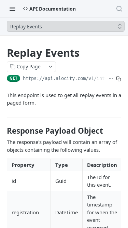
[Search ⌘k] (119, 8)
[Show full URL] (110, 79)
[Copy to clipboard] (118, 79)
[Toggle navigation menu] (12, 8)
